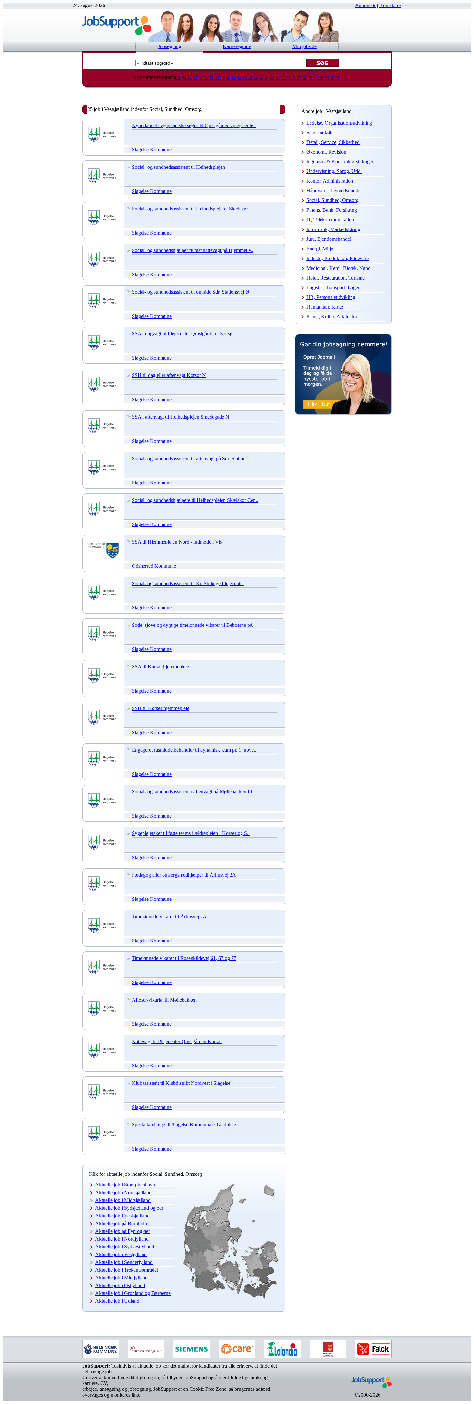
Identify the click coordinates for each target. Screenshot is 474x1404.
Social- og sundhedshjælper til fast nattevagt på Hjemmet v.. (192, 250)
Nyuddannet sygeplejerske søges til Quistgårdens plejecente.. (194, 125)
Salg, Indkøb (319, 132)
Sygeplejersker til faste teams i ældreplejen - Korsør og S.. (191, 833)
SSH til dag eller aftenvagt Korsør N (169, 375)
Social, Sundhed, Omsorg (332, 200)
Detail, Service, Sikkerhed (333, 142)
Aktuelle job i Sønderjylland (124, 1262)
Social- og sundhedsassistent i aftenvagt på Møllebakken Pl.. (193, 791)
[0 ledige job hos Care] (237, 1349)
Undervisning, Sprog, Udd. (334, 171)
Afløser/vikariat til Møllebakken (164, 999)
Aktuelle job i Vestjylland (121, 1254)
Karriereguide (237, 46)
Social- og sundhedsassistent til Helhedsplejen (178, 167)
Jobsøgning (169, 46)
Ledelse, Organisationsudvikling (339, 123)
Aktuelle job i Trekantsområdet (126, 1270)
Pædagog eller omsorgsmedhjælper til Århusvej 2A (184, 875)
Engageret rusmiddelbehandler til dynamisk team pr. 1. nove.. (194, 750)
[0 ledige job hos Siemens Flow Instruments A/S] (191, 1349)
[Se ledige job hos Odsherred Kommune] (103, 557)
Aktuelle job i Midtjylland (121, 1277)
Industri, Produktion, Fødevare (337, 258)
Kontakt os (390, 5)
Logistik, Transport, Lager (333, 287)
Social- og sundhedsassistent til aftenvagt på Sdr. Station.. (190, 458)
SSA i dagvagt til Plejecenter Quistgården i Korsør (183, 333)
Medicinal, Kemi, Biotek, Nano (338, 268)
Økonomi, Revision (326, 152)
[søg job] (322, 63)
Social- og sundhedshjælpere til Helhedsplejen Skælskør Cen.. (195, 500)
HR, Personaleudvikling (330, 297)
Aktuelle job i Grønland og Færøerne (133, 1293)
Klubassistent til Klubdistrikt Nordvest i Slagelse (181, 1083)
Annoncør (365, 5)
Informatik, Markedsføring (333, 229)
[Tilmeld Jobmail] (343, 413)
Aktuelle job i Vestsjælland (122, 1215)
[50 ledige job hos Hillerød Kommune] (328, 1349)
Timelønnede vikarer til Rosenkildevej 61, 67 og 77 (184, 958)
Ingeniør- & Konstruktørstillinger (339, 161)
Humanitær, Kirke (324, 307)
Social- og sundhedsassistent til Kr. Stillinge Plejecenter (188, 583)
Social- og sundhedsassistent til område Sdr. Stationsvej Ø (190, 292)
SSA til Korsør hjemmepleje (160, 666)
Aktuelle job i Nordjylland (122, 1239)
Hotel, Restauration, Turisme (335, 277)
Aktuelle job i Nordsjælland (123, 1192)
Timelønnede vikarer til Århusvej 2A (169, 916)
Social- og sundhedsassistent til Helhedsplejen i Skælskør (190, 208)
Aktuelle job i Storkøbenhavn (125, 1184)
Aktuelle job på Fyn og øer (122, 1231)
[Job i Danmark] (367, 1390)
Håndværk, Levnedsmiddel (334, 190)
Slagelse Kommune (152, 149)
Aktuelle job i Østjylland (120, 1285)
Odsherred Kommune (154, 566)
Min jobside (304, 46)
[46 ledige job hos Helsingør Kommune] (100, 1349)
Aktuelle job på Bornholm (121, 1223)
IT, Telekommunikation (330, 219)
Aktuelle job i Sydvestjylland (124, 1246)
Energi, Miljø (319, 248)
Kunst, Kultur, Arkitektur (331, 316)
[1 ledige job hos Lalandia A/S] (282, 1349)
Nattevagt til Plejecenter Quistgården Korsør (177, 1041)
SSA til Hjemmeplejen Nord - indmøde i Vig (177, 541)
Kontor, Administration (329, 181)
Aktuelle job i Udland (117, 1301)
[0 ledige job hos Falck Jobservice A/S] (373, 1349)
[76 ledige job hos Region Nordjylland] (146, 1349)
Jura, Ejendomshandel (328, 239)
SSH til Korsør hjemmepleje (160, 708)
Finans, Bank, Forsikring (331, 210)
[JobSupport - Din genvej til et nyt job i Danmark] (116, 33)
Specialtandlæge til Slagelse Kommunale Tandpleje (184, 1124)
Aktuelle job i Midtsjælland (123, 1200)
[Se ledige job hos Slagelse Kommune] (103, 140)
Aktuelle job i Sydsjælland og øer (129, 1208)
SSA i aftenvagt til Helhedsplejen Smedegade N (180, 417)
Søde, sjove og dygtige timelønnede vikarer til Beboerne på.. (193, 625)
